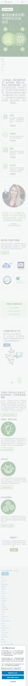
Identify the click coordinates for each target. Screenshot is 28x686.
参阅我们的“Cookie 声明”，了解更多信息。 (10, 668)
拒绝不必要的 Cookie (13, 677)
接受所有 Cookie (12, 673)
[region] (13, 666)
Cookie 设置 (13, 681)
